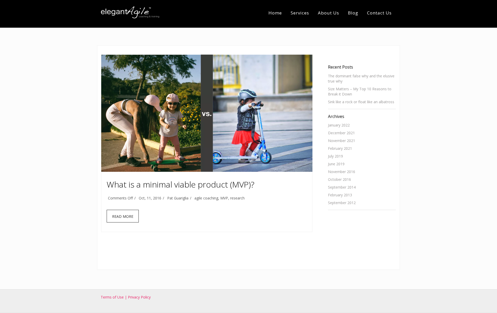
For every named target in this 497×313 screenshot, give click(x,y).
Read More (122, 216)
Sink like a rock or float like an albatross (361, 101)
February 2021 (340, 148)
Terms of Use (113, 297)
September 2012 (342, 202)
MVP (224, 198)
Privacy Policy (139, 297)
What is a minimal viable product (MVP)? (180, 184)
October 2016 (339, 179)
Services (300, 13)
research (237, 198)
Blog (353, 13)
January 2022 (339, 125)
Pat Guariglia (177, 198)
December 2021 (341, 132)
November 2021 (341, 140)
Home (275, 13)
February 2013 (340, 194)
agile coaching (206, 198)
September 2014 (342, 187)
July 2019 (335, 156)
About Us (328, 13)
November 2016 (341, 171)
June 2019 (336, 163)
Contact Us (379, 13)
